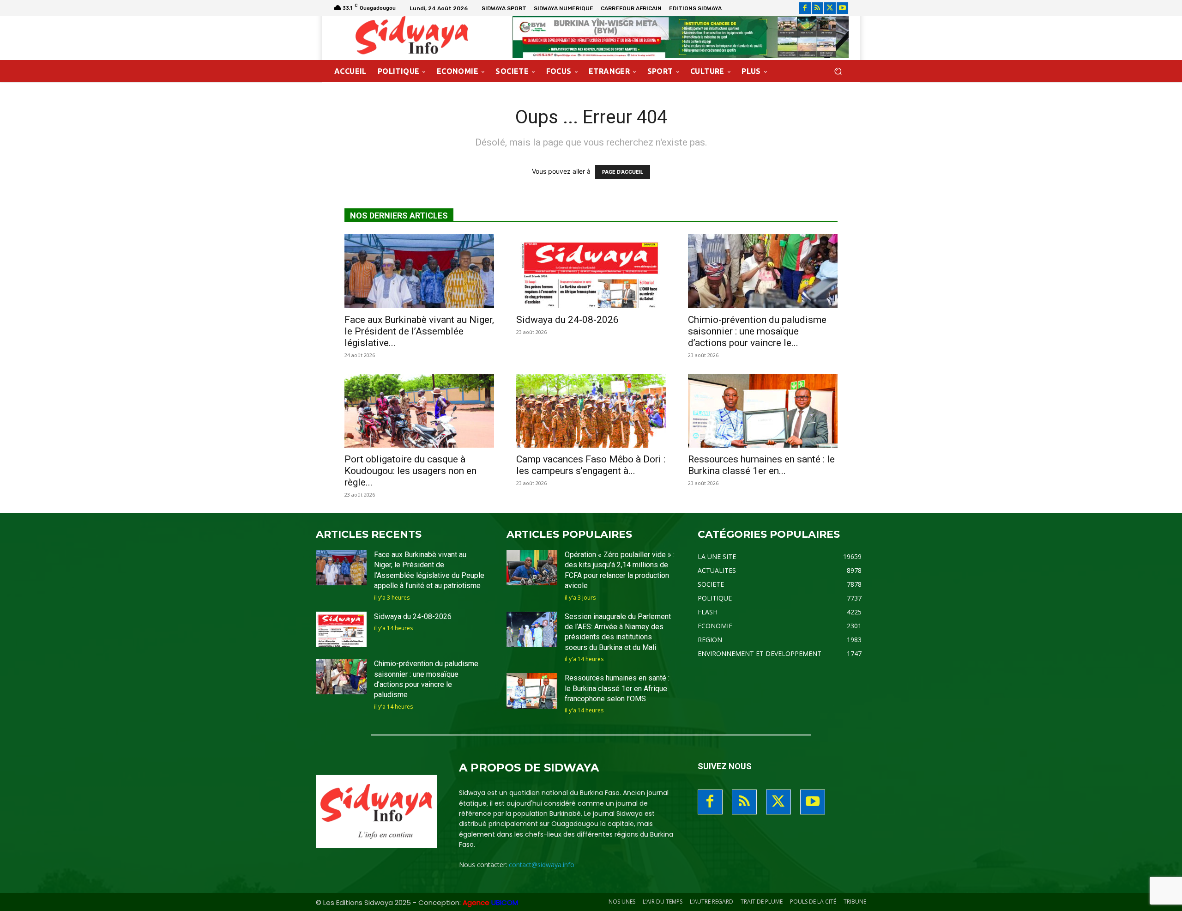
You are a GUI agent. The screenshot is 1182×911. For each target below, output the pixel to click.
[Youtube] (842, 8)
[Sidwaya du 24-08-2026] (591, 271)
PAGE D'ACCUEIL (622, 172)
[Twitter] (830, 8)
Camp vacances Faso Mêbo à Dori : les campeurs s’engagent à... (590, 465)
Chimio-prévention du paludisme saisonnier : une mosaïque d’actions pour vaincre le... (757, 331)
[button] (838, 71)
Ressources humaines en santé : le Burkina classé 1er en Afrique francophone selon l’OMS (617, 688)
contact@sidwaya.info (541, 864)
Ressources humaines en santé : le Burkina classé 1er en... (761, 465)
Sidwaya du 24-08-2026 (567, 319)
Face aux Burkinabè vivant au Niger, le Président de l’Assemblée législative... (419, 331)
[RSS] (817, 8)
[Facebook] (805, 8)
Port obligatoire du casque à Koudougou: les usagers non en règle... (410, 471)
